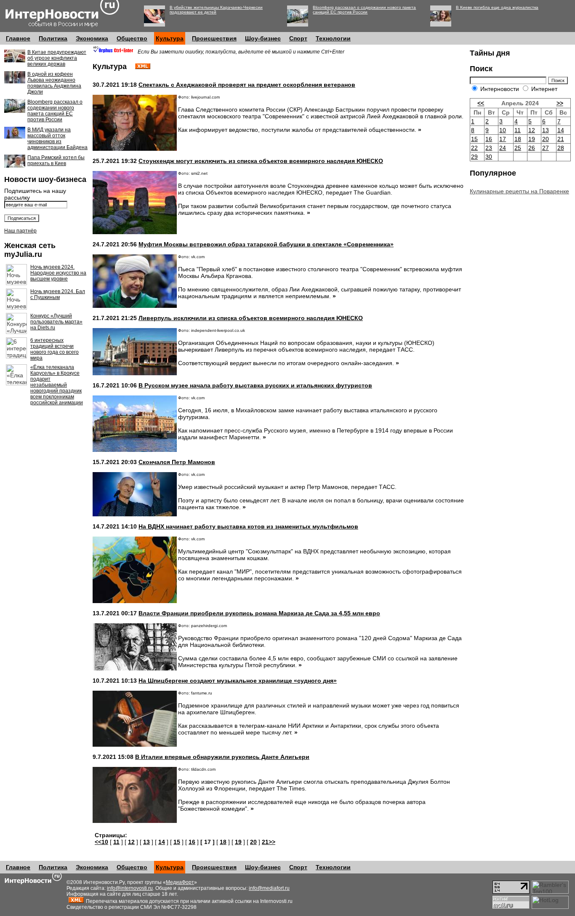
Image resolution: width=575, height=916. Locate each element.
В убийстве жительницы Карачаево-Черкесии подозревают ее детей (216, 9)
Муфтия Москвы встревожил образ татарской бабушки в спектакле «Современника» (266, 244)
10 (502, 130)
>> (559, 103)
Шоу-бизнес (263, 38)
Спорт (298, 38)
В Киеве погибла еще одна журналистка (497, 7)
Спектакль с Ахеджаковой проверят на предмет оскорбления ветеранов (246, 84)
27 (545, 147)
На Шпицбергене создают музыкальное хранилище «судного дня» (237, 680)
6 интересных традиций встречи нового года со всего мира (54, 349)
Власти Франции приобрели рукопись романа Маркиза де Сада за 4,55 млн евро (259, 613)
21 (560, 139)
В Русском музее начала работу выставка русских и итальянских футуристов (255, 385)
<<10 (101, 842)
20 (253, 842)
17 (502, 139)
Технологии (333, 38)
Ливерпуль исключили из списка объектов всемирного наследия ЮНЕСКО (250, 318)
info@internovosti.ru (130, 888)
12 (131, 842)
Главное (18, 38)
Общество (132, 38)
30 (488, 156)
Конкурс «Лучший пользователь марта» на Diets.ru (56, 322)
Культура (170, 38)
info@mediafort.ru (269, 888)
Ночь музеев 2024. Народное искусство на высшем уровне (58, 273)
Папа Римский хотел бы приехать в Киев (56, 160)
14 (161, 842)
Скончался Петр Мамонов (176, 462)
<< (480, 103)
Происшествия (214, 38)
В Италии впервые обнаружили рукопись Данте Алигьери (222, 756)
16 (192, 842)
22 (474, 147)
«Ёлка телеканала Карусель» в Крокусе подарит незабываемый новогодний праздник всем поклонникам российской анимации (56, 385)
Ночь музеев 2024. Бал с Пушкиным (57, 294)
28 (560, 147)
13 (146, 842)
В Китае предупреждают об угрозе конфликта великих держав (56, 58)
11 (116, 842)
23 (488, 147)
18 (223, 842)
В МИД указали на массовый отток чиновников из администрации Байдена (57, 138)
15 (176, 842)
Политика (53, 38)
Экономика (92, 38)
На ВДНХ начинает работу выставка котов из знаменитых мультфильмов (248, 526)
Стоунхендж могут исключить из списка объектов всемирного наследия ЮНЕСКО (260, 161)
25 (517, 147)
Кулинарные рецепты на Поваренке (519, 191)
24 (502, 147)
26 (531, 147)
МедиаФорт (180, 882)
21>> (268, 842)
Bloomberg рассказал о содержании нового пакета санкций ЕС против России (364, 9)
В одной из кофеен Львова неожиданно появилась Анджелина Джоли (54, 83)
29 (474, 156)
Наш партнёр (20, 231)
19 (238, 842)
